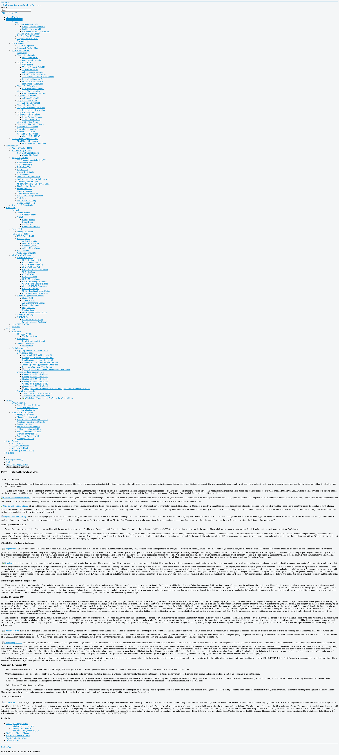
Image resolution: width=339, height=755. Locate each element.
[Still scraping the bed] (12, 643)
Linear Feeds (27, 222)
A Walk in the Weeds (26, 391)
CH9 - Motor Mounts (31, 279)
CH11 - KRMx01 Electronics (34, 286)
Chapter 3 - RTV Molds (27, 86)
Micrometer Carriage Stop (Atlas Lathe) (33, 184)
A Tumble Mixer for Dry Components (38, 77)
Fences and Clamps (30, 305)
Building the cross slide (32, 29)
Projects (15, 22)
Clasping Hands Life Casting (34, 93)
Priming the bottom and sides (29, 431)
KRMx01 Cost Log (25, 315)
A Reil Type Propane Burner (34, 74)
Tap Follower (22, 169)
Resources (16, 327)
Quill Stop (21, 198)
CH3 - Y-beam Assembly (32, 265)
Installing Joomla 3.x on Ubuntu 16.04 (38, 360)
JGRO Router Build (25, 236)
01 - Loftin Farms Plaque (32, 319)
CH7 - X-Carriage (29, 274)
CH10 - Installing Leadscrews (34, 281)
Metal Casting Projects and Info (25, 138)
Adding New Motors (31, 248)
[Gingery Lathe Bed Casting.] (14, 516)
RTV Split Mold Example (33, 88)
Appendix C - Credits (26, 131)
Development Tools (25, 353)
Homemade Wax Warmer (32, 81)
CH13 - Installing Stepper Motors (36, 291)
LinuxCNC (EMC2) (20, 324)
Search (4, 7)
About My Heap (13, 17)
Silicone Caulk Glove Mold (33, 110)
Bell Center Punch (24, 165)
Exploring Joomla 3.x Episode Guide (32, 350)
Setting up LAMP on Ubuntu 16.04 (37, 355)
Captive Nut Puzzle (30, 155)
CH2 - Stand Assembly (32, 262)
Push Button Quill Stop (26, 200)
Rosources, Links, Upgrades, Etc (36, 31)
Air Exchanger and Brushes (33, 303)
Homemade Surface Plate (27, 48)
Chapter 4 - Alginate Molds (28, 91)
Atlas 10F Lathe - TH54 (22, 148)
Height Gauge (23, 174)
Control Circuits (29, 215)
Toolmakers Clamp (25, 162)
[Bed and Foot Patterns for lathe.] (16, 498)
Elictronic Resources (25, 343)
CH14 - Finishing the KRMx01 (35, 293)
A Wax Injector (23, 41)
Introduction (22, 53)
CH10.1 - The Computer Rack (35, 284)
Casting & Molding (14, 19)
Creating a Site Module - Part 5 (35, 384)
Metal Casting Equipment (27, 141)
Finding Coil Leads (25, 231)
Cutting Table (28, 298)
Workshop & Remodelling (23, 450)
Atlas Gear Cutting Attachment (30, 196)
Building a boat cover (26, 410)
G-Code (20, 217)
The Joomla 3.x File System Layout (37, 393)
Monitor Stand (28, 310)
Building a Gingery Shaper (28, 34)
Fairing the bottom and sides (29, 429)
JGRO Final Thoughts (26, 253)
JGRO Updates (23, 238)
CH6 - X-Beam (28, 272)
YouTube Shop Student (21, 150)
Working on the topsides (27, 434)
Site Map (10, 453)
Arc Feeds (26, 224)
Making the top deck (25, 415)
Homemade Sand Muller (32, 84)
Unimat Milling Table (26, 203)
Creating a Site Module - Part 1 (35, 374)
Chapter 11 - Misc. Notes (27, 122)
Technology (11, 329)
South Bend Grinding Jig (27, 193)
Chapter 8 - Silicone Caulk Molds (31, 107)
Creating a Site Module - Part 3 (35, 379)
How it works (22, 338)
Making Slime (17, 443)
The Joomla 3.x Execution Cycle (36, 396)
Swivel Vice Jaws (24, 188)
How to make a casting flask (34, 143)
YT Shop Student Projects (28, 153)
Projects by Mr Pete (20, 157)
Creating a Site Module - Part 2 (35, 377)
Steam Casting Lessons (32, 117)
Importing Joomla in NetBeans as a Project (40, 362)
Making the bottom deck (27, 417)
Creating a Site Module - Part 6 (35, 386)
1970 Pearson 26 (19, 403)
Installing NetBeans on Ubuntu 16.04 (37, 357)
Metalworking (12, 146)
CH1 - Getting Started (31, 260)
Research (15, 210)
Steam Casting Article (31, 119)
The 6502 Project (24, 334)
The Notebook (18, 43)
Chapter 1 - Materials (26, 55)
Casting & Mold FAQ (31, 136)
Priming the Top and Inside (28, 436)
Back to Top (6, 747)
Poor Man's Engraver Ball (33, 79)
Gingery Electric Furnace (27, 38)
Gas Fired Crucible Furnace (28, 36)
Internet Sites (27, 346)
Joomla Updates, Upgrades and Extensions (40, 365)
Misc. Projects (12, 441)
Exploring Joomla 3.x (21, 348)
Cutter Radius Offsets (31, 227)
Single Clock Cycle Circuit (33, 341)
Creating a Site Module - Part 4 (35, 381)
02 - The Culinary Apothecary (34, 322)
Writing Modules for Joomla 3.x (30, 372)
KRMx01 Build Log (25, 257)
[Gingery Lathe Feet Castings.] (15, 506)
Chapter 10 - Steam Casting (28, 115)
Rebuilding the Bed (30, 246)
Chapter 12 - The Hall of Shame (30, 124)
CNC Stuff (10, 207)
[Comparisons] (9, 702)
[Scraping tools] (9, 549)
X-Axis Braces (28, 300)
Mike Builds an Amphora (22, 412)
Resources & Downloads (22, 205)
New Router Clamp (30, 243)
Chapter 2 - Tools (24, 62)
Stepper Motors (23, 212)
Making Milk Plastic (20, 448)
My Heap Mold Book (21, 50)
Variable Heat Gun (30, 69)
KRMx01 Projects (24, 317)
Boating (9, 400)
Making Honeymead (20, 446)
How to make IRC (30, 57)
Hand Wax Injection (25, 46)
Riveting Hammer (24, 191)
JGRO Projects (23, 250)
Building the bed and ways (33, 27)
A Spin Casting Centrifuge (33, 72)
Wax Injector (27, 65)
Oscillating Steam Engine (27, 181)
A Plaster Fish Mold (30, 98)
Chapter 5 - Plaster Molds (27, 96)
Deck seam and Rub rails (27, 407)
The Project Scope (30, 336)
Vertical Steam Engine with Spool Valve (33, 179)
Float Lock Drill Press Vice (28, 177)
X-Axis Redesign (29, 241)
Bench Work (17, 229)
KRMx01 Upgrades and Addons (30, 296)
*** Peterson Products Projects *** (31, 160)
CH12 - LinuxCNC (30, 288)
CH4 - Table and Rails (31, 267)
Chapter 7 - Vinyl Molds (27, 105)
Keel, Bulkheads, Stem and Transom (32, 419)
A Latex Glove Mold (31, 103)
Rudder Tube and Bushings (28, 405)
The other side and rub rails (28, 427)
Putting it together (24, 424)
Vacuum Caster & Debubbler (34, 67)
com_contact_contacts (31, 60)
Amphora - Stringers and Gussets (31, 422)
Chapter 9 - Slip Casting (27, 112)
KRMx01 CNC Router (21, 255)
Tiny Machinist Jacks (26, 186)
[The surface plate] (10, 631)
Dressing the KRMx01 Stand (34, 312)
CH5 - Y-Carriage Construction (35, 269)
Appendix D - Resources (27, 134)
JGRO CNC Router (20, 234)
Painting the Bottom (25, 438)
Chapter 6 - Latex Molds (27, 100)
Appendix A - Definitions (27, 127)
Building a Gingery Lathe (27, 24)
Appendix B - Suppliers (27, 129)
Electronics (16, 331)
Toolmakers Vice (24, 167)
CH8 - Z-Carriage (29, 277)
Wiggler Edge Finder (25, 172)
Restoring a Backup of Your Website (37, 367)
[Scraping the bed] (10, 563)
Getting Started (28, 219)
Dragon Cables (28, 307)
